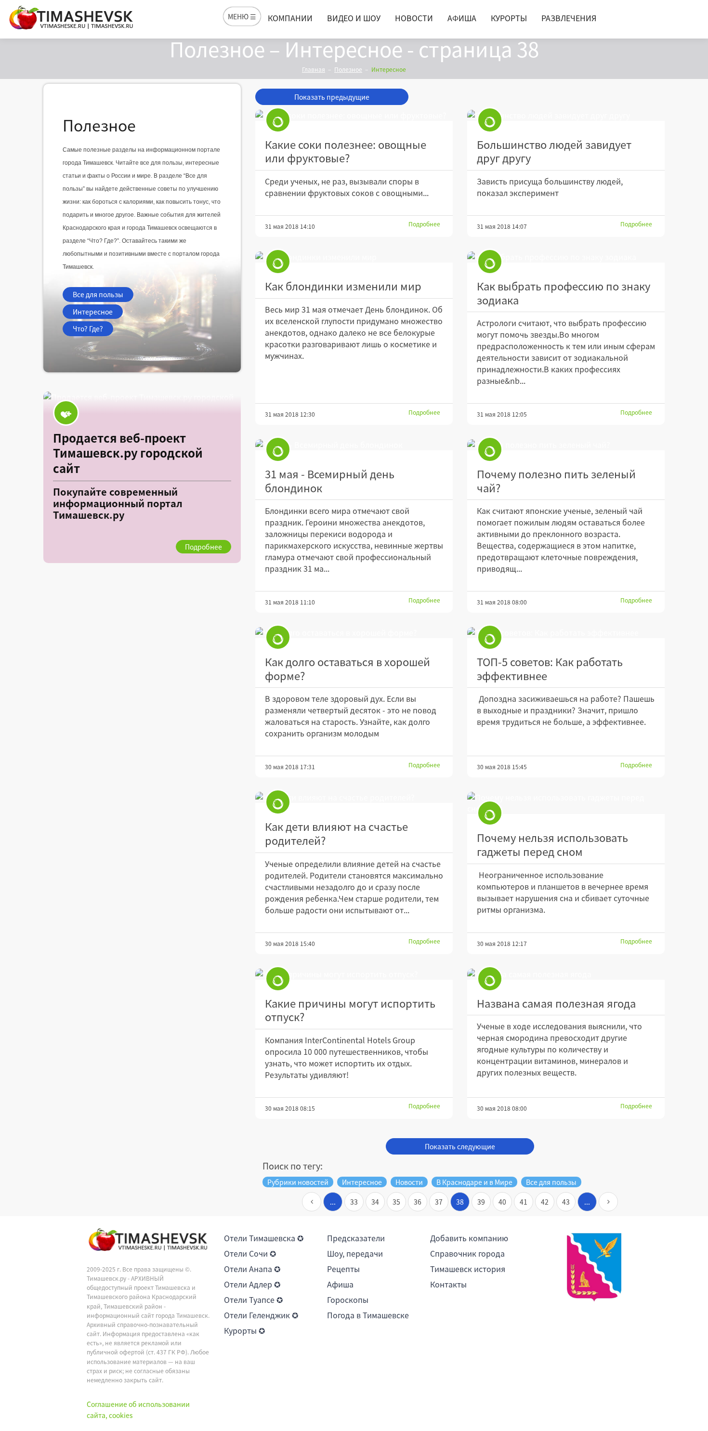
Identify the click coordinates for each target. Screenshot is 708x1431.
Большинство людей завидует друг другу (554, 151)
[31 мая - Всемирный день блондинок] (354, 444)
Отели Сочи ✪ (250, 1253)
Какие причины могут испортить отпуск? (350, 1010)
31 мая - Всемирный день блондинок (329, 481)
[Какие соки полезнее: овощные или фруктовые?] (354, 115)
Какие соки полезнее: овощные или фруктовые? (345, 151)
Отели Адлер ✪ (252, 1284)
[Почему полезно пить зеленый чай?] (566, 444)
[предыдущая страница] (311, 1201)
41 (523, 1202)
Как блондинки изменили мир (343, 286)
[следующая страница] (608, 1201)
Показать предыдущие (331, 97)
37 (439, 1202)
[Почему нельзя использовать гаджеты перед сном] (566, 803)
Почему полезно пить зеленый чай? (556, 481)
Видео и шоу (353, 18)
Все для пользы (98, 294)
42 (545, 1202)
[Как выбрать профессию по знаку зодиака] (566, 257)
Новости (414, 18)
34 (375, 1202)
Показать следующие (460, 1146)
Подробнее (424, 224)
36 (417, 1202)
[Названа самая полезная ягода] (566, 974)
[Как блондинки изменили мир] (354, 257)
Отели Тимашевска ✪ (263, 1238)
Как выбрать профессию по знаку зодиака (563, 293)
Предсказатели (356, 1238)
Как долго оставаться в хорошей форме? (347, 668)
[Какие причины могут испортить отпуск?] (354, 974)
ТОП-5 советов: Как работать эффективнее (550, 668)
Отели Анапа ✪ (252, 1268)
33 (354, 1202)
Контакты (448, 1284)
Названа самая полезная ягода (556, 1003)
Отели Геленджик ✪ (261, 1315)
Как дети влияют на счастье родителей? (336, 833)
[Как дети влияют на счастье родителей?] (354, 797)
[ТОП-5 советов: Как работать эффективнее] (566, 632)
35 (396, 1202)
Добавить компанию (469, 1238)
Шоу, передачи (355, 1253)
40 (502, 1202)
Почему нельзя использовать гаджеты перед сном (552, 844)
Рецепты (343, 1268)
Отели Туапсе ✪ (253, 1299)
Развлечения (568, 18)
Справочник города (467, 1253)
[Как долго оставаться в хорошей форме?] (354, 632)
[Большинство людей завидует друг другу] (566, 115)
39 (481, 1202)
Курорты (509, 18)
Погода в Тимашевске (368, 1315)
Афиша (461, 18)
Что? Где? (88, 328)
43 (566, 1202)
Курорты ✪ (244, 1330)
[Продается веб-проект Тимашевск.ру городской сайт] (142, 477)
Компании (290, 18)
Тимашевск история (467, 1268)
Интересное (93, 311)
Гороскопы (347, 1299)
